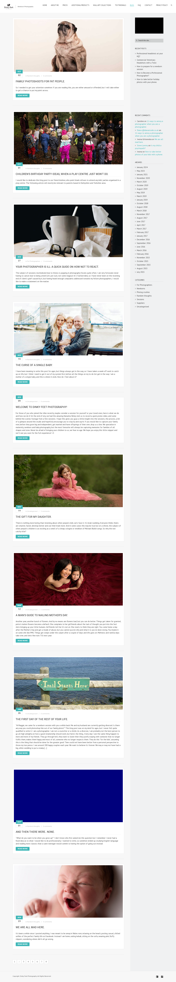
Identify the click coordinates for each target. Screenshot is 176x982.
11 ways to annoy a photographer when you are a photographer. (149, 124)
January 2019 (142, 200)
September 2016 (143, 243)
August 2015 (142, 268)
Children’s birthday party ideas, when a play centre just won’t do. (62, 174)
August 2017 (142, 218)
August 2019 (142, 189)
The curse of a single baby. (34, 365)
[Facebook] (157, 976)
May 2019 (141, 192)
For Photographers (33, 261)
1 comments (45, 610)
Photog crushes (143, 292)
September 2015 (143, 265)
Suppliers (141, 303)
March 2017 (141, 228)
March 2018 (141, 210)
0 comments (47, 76)
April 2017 (141, 225)
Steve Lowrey (142, 145)
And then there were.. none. (35, 831)
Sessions (140, 299)
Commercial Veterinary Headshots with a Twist (146, 61)
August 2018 (142, 207)
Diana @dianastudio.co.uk (147, 130)
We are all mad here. (30, 927)
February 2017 (143, 232)
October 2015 (142, 261)
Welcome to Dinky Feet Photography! (41, 407)
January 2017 (142, 236)
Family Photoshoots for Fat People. (40, 81)
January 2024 (142, 167)
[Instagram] (162, 976)
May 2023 (141, 171)
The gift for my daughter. (33, 516)
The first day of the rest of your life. (42, 719)
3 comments (45, 511)
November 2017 (143, 214)
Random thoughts (33, 76)
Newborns (141, 288)
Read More (23, 95)
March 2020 (141, 181)
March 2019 (141, 196)
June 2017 (141, 221)
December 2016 (143, 239)
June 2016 (141, 247)
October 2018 (142, 203)
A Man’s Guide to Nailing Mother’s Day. (42, 615)
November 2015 (143, 257)
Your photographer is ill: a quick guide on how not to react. (57, 266)
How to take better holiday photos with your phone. (148, 80)
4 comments (47, 922)
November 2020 (143, 178)
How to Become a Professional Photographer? (149, 74)
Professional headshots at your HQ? (150, 55)
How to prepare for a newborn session (149, 67)
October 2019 (142, 185)
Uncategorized (32, 401)
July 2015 (140, 272)
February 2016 (143, 254)
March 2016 (141, 250)
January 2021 (142, 174)
